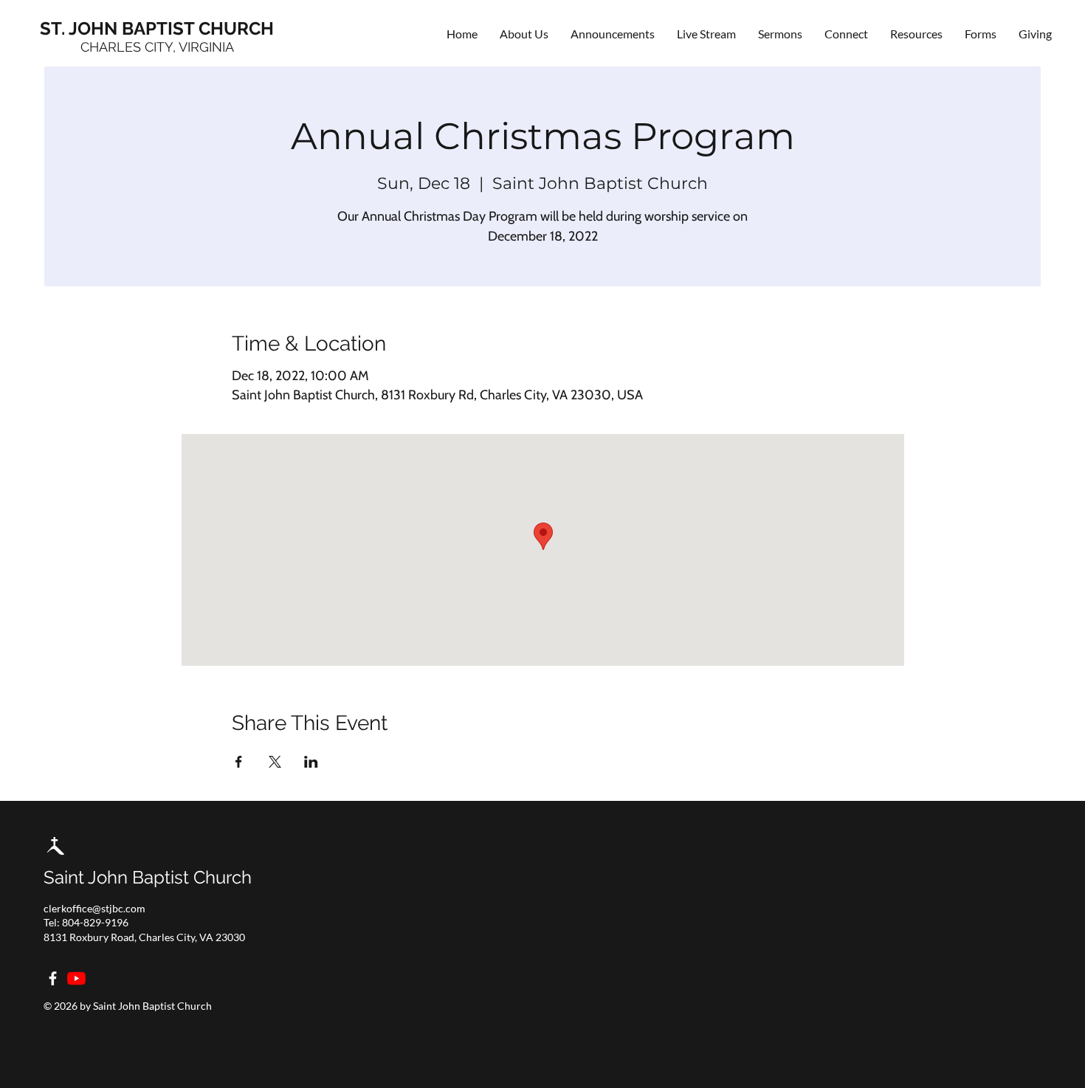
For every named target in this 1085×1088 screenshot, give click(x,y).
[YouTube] (76, 978)
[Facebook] (53, 978)
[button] (846, 33)
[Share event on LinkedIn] (311, 762)
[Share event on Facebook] (239, 762)
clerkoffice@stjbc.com (94, 908)
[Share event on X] (275, 762)
